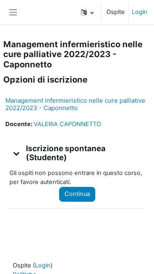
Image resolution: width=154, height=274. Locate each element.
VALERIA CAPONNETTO (67, 124)
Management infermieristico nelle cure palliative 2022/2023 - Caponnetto (75, 104)
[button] (87, 12)
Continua (77, 194)
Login (139, 12)
